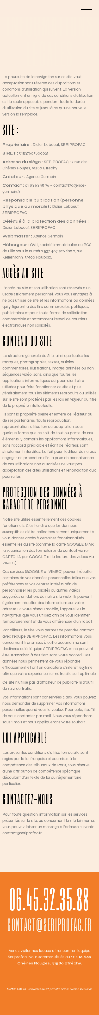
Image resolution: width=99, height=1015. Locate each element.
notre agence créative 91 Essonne (73, 989)
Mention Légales (16, 989)
